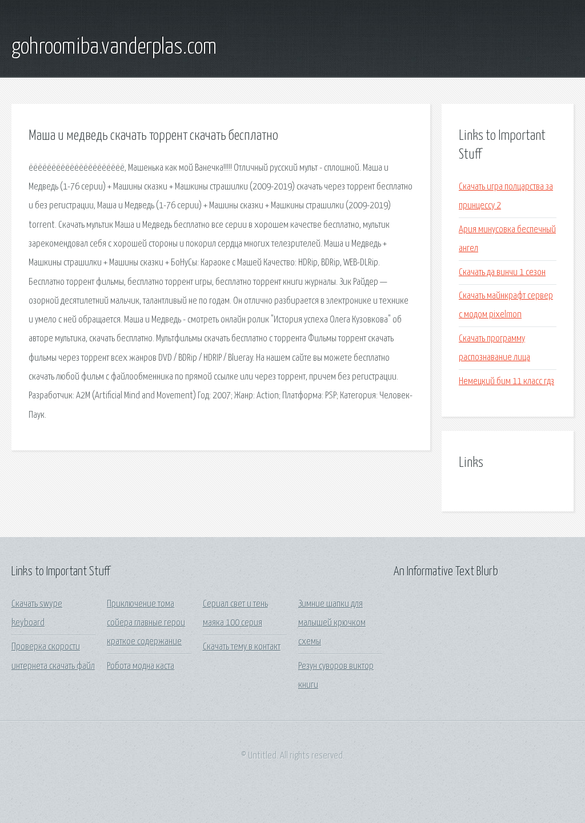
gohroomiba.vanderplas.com (114, 47)
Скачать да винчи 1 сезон (502, 272)
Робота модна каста (140, 666)
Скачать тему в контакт (242, 647)
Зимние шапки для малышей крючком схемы (332, 623)
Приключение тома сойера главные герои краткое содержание (146, 623)
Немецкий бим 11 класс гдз (506, 381)
